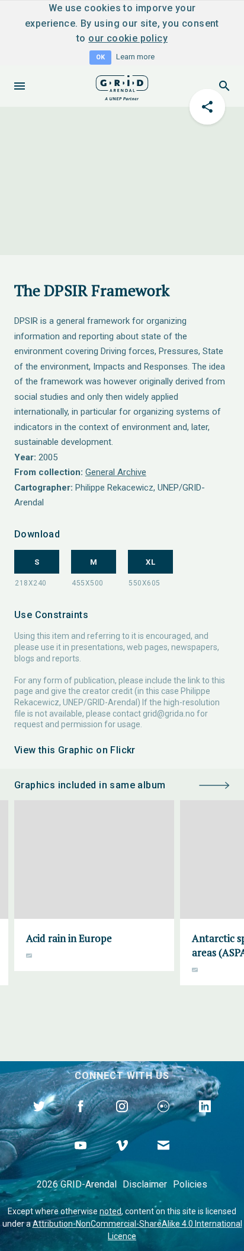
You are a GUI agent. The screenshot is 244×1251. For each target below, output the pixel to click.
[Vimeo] (122, 1159)
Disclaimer (145, 1184)
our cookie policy (128, 38)
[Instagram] (122, 1119)
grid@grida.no (169, 713)
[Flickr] (163, 1119)
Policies (190, 1184)
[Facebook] (80, 1119)
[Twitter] (39, 1119)
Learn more (135, 56)
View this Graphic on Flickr (75, 750)
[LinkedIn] (205, 1119)
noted (110, 1211)
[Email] (163, 1159)
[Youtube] (80, 1159)
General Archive (115, 472)
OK (100, 57)
